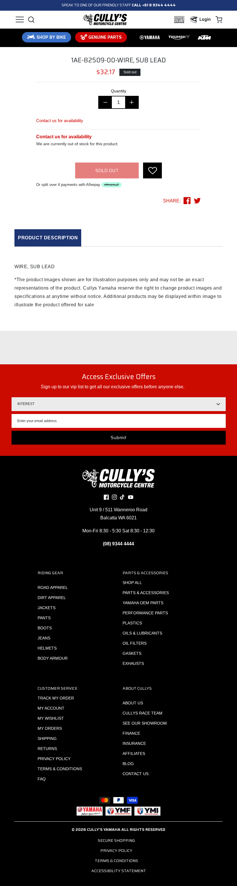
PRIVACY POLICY (54, 758)
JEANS (44, 638)
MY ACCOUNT (51, 708)
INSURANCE (134, 743)
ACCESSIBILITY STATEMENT (118, 871)
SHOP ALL (132, 582)
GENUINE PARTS (105, 37)
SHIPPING (47, 738)
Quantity (118, 91)
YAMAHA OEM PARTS (143, 602)
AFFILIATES (134, 753)
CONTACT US (136, 773)
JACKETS (46, 607)
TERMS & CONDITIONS (60, 768)
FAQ (42, 779)
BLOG (128, 763)
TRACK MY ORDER (56, 698)
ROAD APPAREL (53, 587)
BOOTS (45, 628)
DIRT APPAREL (52, 597)
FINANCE (131, 733)
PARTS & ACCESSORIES (146, 592)
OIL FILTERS (135, 643)
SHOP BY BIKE (51, 37)
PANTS (44, 617)
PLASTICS (132, 623)
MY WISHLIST (51, 718)
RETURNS (47, 748)
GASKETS (132, 653)
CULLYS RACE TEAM (142, 713)
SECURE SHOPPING (116, 840)
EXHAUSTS (133, 663)
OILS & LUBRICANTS (142, 633)
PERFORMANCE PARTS (145, 613)
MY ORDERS (50, 728)
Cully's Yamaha (104, 829)
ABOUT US (133, 703)
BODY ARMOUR (53, 658)
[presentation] (152, 170)
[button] (19, 19)
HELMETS (47, 648)
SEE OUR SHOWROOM (145, 723)
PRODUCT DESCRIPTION (48, 237)
